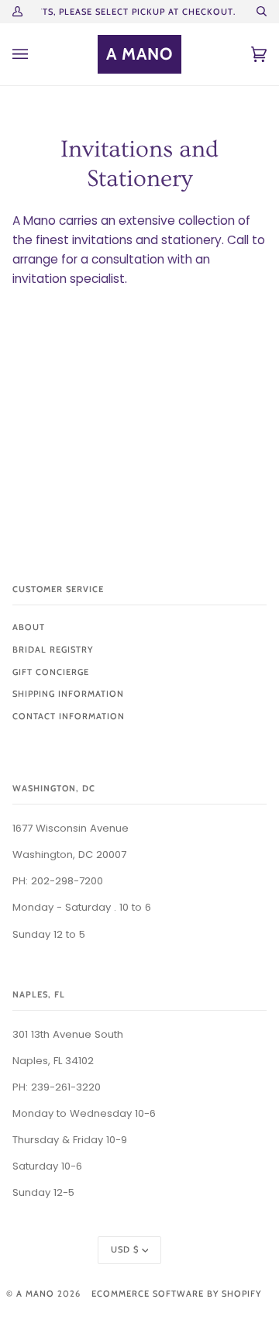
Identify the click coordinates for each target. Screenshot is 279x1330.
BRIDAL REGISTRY (52, 649)
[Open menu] (35, 54)
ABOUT (28, 627)
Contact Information (68, 716)
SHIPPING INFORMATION (68, 693)
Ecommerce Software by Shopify (176, 1293)
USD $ (125, 1249)
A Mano (35, 1293)
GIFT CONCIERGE (50, 672)
